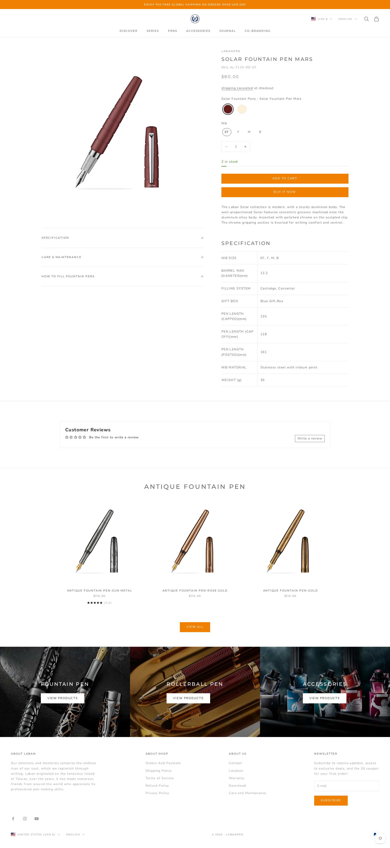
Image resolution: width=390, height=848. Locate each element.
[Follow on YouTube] (36, 818)
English (346, 19)
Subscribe (331, 800)
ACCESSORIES (198, 30)
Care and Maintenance (247, 793)
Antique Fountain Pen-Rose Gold (195, 590)
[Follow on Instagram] (25, 818)
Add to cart (284, 178)
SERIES (153, 30)
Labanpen (231, 51)
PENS (172, 30)
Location (236, 771)
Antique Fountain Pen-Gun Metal (99, 590)
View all (195, 627)
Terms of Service (160, 778)
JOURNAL (227, 30)
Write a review (309, 438)
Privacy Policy (157, 793)
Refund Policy (157, 785)
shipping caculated (237, 88)
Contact (235, 763)
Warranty (236, 778)
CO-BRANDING (258, 30)
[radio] (227, 109)
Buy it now (285, 192)
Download (237, 785)
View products (62, 698)
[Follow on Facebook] (13, 818)
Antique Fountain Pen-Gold (290, 590)
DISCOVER (129, 30)
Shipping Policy (159, 771)
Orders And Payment (163, 763)
